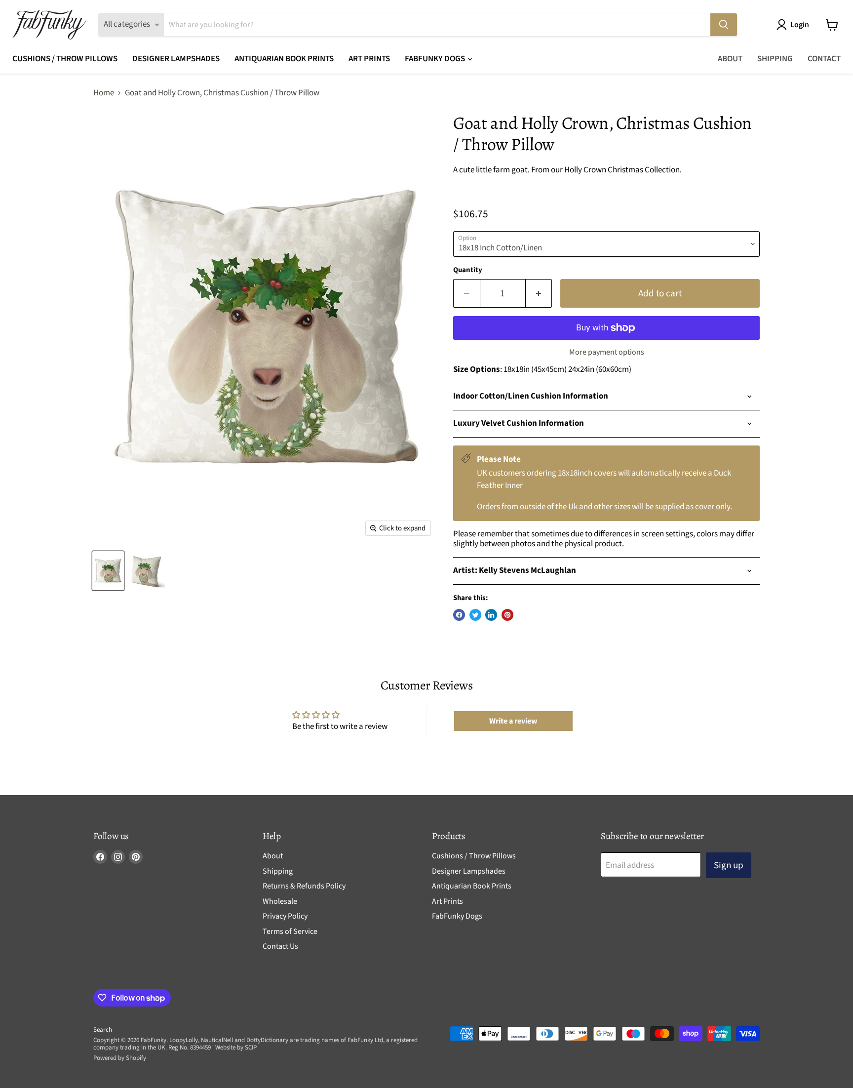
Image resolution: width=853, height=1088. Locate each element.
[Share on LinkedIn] (491, 615)
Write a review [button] (513, 721)
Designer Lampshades (176, 59)
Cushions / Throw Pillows (64, 59)
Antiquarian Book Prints (284, 59)
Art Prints (369, 59)
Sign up (728, 865)
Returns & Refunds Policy (304, 886)
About (730, 59)
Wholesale (280, 901)
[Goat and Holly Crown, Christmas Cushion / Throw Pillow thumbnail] (108, 570)
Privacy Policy (285, 916)
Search (102, 1029)
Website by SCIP (236, 1047)
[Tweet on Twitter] (475, 615)
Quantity (467, 270)
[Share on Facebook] (459, 615)
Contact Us (280, 946)
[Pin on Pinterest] (507, 615)
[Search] (723, 24)
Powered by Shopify (119, 1057)
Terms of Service (290, 931)
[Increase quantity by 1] (539, 293)
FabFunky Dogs (435, 59)
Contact (824, 59)
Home (103, 93)
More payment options (606, 352)
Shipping (775, 59)
